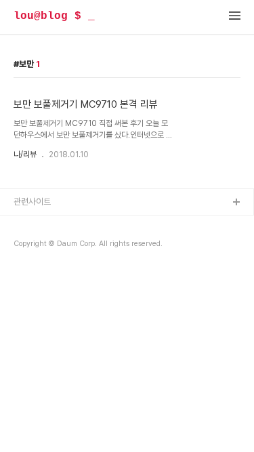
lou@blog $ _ (54, 16)
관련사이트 (32, 202)
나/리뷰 (25, 154)
